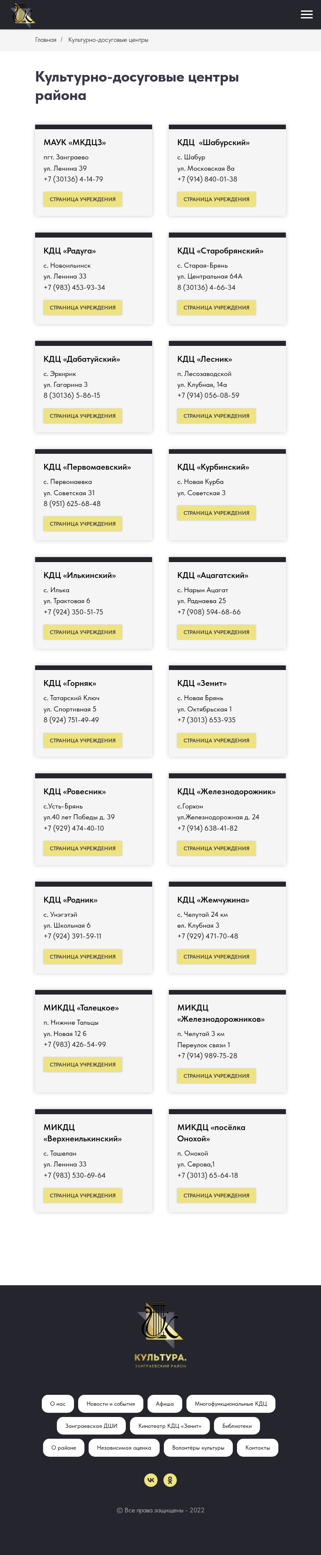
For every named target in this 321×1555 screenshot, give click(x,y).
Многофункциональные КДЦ (231, 1403)
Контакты (257, 1447)
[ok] (170, 1480)
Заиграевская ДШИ (91, 1425)
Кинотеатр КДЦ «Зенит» (169, 1425)
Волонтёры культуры (198, 1447)
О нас (58, 1403)
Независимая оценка (124, 1447)
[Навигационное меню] (307, 14)
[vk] (151, 1480)
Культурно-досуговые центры (108, 39)
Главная (45, 39)
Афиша (165, 1403)
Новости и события (111, 1403)
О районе (63, 1447)
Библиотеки (237, 1425)
